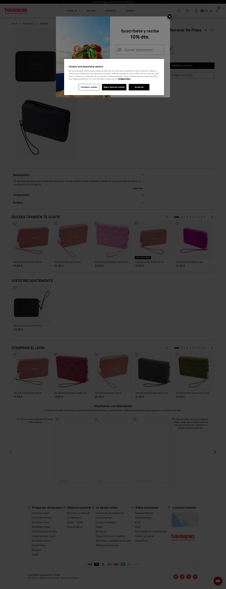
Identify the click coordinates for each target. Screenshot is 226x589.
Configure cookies (89, 87)
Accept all (139, 87)
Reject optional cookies (114, 87)
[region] (114, 77)
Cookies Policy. (124, 79)
